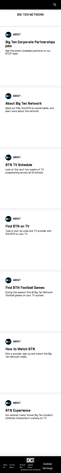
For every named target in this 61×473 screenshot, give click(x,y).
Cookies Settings (48, 466)
